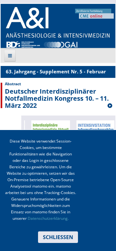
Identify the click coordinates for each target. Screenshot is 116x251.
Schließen (58, 237)
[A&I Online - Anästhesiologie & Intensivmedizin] (58, 22)
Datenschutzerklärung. (48, 218)
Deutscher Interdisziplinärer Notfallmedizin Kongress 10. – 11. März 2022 (57, 98)
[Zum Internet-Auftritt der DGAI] (60, 44)
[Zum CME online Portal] (94, 13)
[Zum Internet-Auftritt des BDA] (23, 44)
